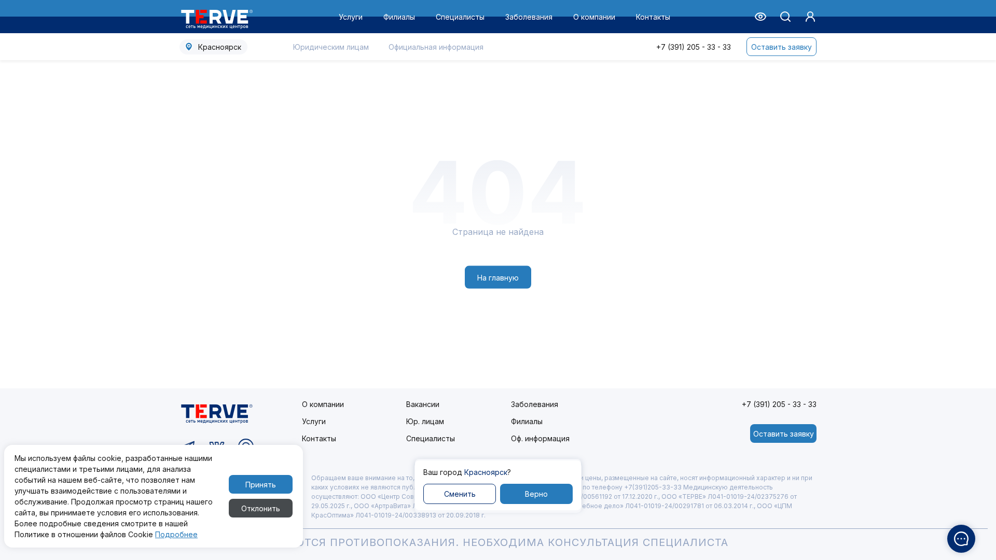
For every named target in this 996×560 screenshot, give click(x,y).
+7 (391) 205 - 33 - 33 (693, 47)
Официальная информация (436, 47)
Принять (260, 484)
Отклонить (260, 508)
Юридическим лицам (331, 47)
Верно (536, 493)
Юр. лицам (425, 421)
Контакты (653, 16)
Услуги (351, 16)
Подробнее (176, 534)
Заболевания (528, 16)
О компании (594, 16)
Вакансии (422, 404)
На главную (498, 277)
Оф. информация (540, 438)
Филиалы (399, 16)
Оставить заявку (781, 47)
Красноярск (219, 47)
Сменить (460, 493)
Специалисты (460, 16)
